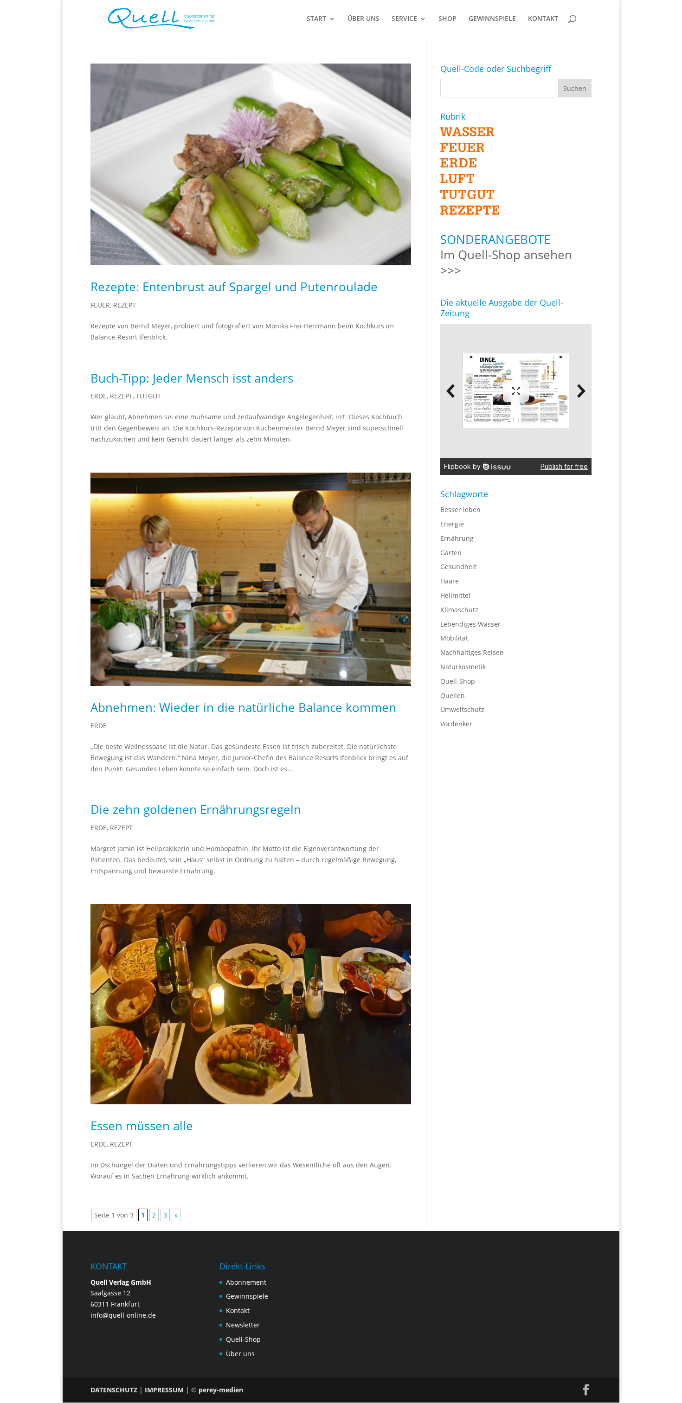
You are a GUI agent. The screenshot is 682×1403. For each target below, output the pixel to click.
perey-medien (221, 1389)
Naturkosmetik (463, 666)
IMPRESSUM (164, 1389)
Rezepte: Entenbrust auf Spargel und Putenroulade (234, 286)
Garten (451, 552)
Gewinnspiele (247, 1296)
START (316, 19)
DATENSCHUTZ (113, 1389)
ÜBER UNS (363, 19)
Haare (449, 581)
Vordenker (456, 723)
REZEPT (124, 305)
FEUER (100, 305)
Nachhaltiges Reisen (472, 652)
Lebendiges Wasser (470, 624)
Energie (452, 523)
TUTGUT (148, 395)
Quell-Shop (457, 681)
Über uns (240, 1353)
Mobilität (454, 638)
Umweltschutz (462, 709)
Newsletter (243, 1324)
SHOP (447, 19)
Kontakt (238, 1310)
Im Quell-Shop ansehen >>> (506, 262)
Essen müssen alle (141, 1125)
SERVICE (404, 19)
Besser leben (460, 509)
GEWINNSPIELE (492, 19)
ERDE (98, 395)
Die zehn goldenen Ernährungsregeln (195, 809)
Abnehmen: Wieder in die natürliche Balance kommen (243, 707)
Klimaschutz (459, 609)
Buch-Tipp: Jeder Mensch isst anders (191, 378)
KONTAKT (543, 19)
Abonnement (246, 1282)
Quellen (452, 695)
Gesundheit (458, 566)
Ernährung (457, 538)
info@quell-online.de (123, 1315)
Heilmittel (455, 595)
